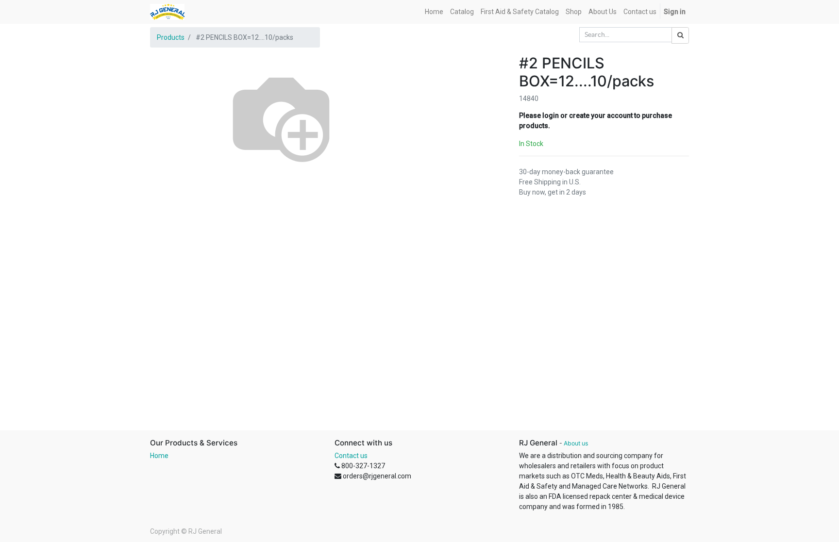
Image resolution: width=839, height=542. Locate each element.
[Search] (680, 35)
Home (159, 456)
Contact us (351, 456)
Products (171, 37)
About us (576, 443)
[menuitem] (434, 11)
